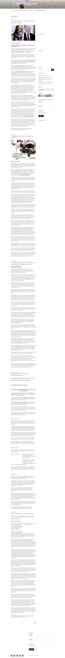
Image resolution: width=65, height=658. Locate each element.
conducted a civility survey (28, 397)
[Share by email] (52, 96)
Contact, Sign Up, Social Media (40, 10)
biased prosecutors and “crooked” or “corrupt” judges (21, 52)
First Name (40, 101)
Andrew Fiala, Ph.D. (27, 4)
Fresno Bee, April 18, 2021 (15, 161)
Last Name (30, 639)
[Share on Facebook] (40, 96)
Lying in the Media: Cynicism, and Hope (22, 513)
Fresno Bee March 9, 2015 (15, 521)
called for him (17, 322)
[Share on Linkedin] (50, 96)
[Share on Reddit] (45, 96)
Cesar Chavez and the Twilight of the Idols (45, 77)
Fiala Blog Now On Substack (43, 75)
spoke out (25, 313)
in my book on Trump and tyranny (21, 71)
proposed (15, 338)
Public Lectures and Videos (22, 10)
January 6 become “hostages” (29, 115)
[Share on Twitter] (42, 96)
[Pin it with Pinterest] (47, 96)
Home (12, 10)
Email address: (41, 110)
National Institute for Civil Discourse (18, 393)
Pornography (25, 173)
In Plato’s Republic (22, 65)
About (16, 10)
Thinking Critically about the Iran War (44, 83)
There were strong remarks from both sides (18, 402)
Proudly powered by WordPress (34, 655)
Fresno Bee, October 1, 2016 (19, 385)
